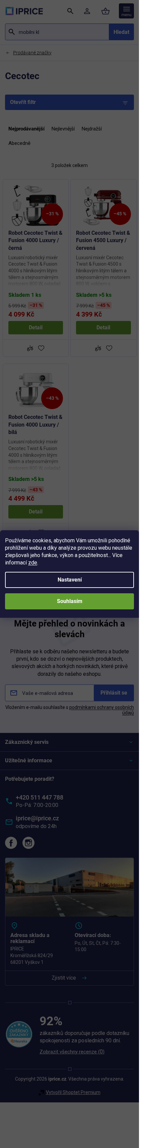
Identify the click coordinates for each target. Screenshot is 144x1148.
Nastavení (70, 580)
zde (32, 562)
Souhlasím (69, 601)
